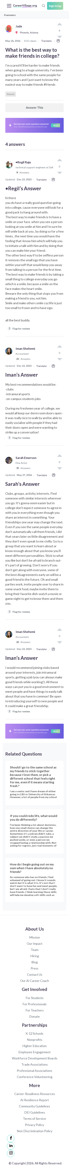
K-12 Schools (34, 1033)
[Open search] (43, 5)
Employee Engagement (34, 1052)
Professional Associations (34, 1071)
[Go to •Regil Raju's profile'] (9, 169)
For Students (35, 998)
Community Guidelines (34, 1106)
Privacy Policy (34, 1125)
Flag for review (19, 328)
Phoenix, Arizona (28, 32)
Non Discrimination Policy (34, 1131)
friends (11, 94)
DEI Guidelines (34, 1112)
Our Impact (34, 943)
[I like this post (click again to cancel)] (59, 24)
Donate (34, 1016)
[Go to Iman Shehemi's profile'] (9, 355)
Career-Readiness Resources (34, 1094)
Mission (34, 937)
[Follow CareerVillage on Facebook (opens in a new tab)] (10, 1138)
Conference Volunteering (34, 1077)
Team (34, 950)
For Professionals (34, 1004)
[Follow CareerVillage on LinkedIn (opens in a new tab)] (10, 1146)
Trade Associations (34, 1064)
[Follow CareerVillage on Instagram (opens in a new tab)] (10, 1153)
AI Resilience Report (34, 1100)
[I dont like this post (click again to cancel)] (59, 172)
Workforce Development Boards (34, 1058)
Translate (46, 40)
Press (34, 968)
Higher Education (34, 1046)
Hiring (34, 956)
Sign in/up (55, 5)
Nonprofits (34, 1040)
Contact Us (34, 974)
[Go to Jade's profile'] (9, 32)
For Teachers (34, 1010)
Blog (34, 962)
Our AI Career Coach (34, 981)
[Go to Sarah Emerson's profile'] (9, 464)
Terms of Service (34, 1118)
